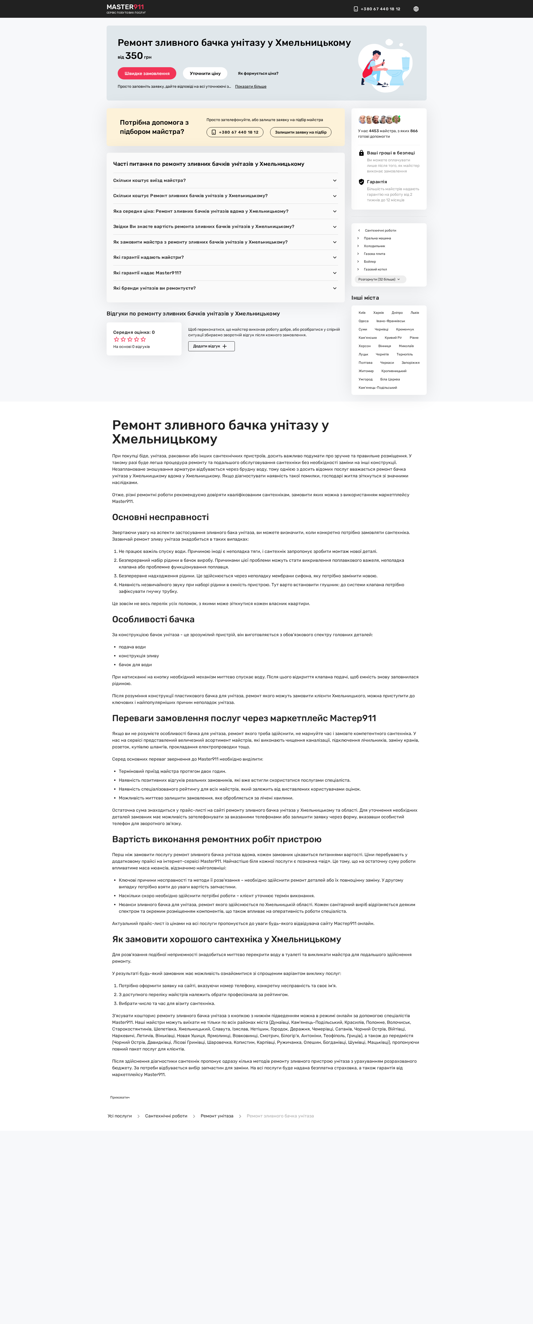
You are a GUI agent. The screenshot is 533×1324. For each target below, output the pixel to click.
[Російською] (418, 9)
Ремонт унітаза (217, 1116)
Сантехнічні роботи (166, 1116)
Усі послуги (120, 1116)
